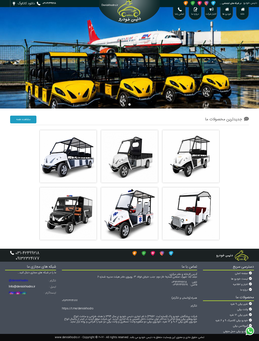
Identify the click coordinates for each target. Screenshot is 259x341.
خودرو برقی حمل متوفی (235, 331)
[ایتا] (186, 3)
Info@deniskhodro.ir (22, 286)
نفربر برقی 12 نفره (239, 315)
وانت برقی (242, 309)
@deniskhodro (18, 280)
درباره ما (195, 14)
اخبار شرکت (211, 14)
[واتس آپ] (193, 3)
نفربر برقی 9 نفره (239, 304)
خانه (242, 14)
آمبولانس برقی (240, 326)
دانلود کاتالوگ (26, 3)
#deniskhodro (18, 292)
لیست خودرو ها (239, 279)
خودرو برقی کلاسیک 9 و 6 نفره (232, 320)
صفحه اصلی (241, 273)
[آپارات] (199, 3)
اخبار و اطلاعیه (240, 284)
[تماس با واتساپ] (250, 331)
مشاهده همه (23, 119)
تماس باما (179, 14)
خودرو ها (226, 14)
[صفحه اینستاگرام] (206, 3)
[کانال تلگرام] (213, 3)
